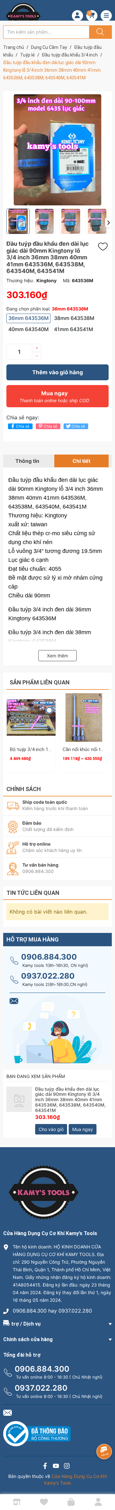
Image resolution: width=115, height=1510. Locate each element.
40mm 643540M (28, 329)
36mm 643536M (28, 318)
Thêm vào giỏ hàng (57, 372)
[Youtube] (56, 1467)
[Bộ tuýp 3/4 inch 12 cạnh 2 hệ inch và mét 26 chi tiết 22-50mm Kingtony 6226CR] (31, 717)
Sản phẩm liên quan (40, 682)
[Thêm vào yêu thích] (104, 246)
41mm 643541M (73, 329)
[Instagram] (67, 1467)
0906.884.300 (49, 956)
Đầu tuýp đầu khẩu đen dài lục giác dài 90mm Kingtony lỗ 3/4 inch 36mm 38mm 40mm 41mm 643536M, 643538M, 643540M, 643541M (70, 1099)
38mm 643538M (74, 318)
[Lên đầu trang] (105, 1483)
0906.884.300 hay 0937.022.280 (52, 1310)
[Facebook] (45, 1467)
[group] (57, 149)
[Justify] (99, 32)
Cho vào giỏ (51, 1129)
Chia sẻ (22, 426)
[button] (108, 222)
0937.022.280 (48, 976)
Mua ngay (54, 396)
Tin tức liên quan (32, 892)
